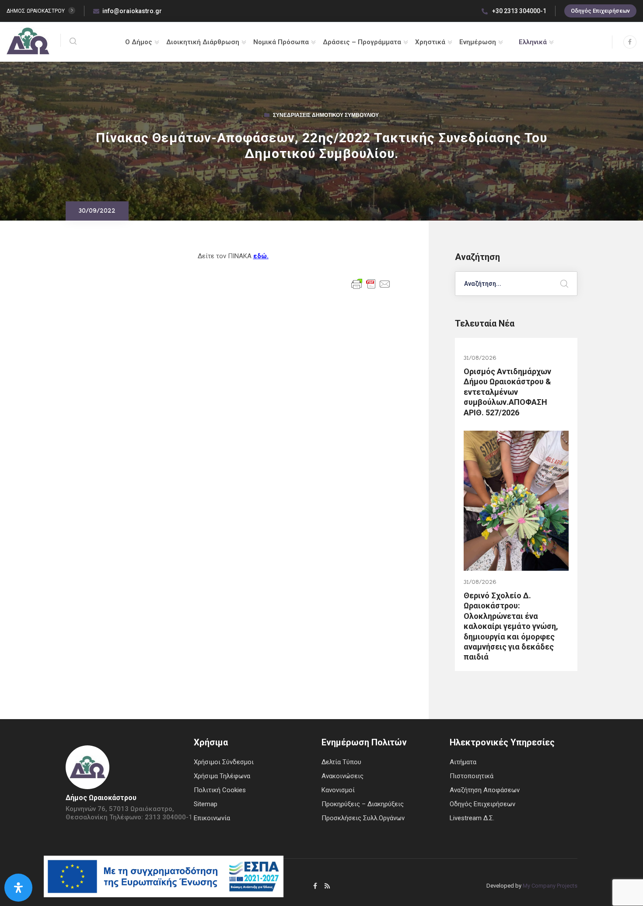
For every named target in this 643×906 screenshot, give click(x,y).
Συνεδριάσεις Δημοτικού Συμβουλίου (326, 116)
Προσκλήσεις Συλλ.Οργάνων (363, 818)
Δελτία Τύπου (341, 762)
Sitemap (205, 804)
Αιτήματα (463, 762)
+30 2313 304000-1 (518, 10)
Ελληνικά (533, 42)
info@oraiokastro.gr (132, 10)
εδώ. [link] (261, 256)
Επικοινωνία (212, 818)
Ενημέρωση (477, 42)
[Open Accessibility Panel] (18, 888)
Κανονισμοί (338, 790)
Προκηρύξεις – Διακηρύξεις (363, 804)
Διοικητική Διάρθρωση (202, 42)
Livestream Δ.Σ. (472, 818)
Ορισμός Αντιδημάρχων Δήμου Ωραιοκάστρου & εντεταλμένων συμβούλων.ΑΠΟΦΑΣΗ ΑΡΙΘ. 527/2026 (507, 392)
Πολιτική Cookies (220, 790)
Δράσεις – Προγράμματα (362, 42)
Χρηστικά (430, 42)
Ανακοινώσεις (342, 776)
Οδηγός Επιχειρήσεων (600, 10)
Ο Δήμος (138, 42)
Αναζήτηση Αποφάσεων (485, 790)
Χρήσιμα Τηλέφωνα (222, 776)
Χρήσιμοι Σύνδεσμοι (224, 762)
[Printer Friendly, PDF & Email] (371, 283)
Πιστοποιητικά (471, 776)
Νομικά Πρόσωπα (281, 42)
